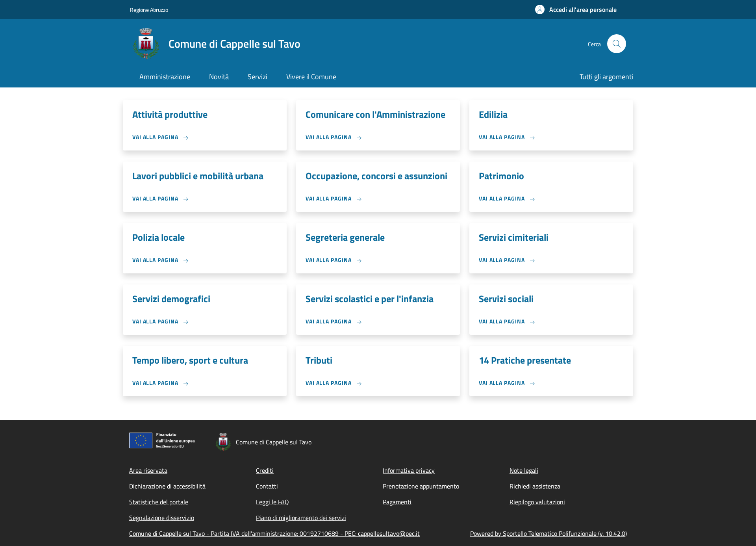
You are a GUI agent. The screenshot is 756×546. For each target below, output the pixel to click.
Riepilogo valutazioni (537, 502)
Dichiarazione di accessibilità (167, 486)
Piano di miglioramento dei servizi (301, 517)
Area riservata (148, 470)
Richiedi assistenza (535, 486)
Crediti (265, 470)
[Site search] (616, 43)
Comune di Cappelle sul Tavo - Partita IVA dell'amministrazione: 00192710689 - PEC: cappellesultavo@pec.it (274, 533)
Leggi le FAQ (272, 502)
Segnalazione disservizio (161, 517)
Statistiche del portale (158, 502)
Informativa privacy (409, 470)
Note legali (524, 470)
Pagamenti (397, 502)
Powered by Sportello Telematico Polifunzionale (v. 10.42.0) (548, 533)
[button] (576, 9)
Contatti (267, 486)
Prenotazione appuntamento (421, 486)
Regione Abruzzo (149, 10)
